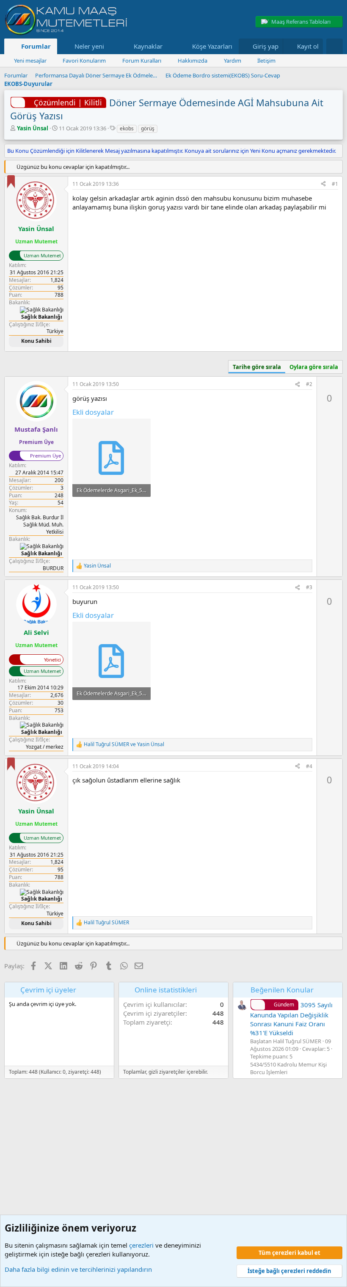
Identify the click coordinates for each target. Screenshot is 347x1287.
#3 (309, 587)
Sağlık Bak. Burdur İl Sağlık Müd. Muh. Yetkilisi (39, 524)
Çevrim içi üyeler (48, 990)
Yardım (232, 60)
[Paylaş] (323, 184)
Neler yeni (89, 46)
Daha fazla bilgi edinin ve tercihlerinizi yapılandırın (78, 1269)
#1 (335, 183)
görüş (147, 128)
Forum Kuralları (141, 60)
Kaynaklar (148, 46)
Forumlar (36, 46)
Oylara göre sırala (313, 367)
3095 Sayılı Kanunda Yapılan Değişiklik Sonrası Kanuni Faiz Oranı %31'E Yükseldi (291, 1018)
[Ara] (334, 46)
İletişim (266, 60)
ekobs (127, 128)
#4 (309, 766)
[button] (110, 46)
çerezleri (141, 1245)
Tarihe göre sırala (257, 367)
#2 (309, 384)
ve (124, 744)
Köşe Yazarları (212, 46)
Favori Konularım (84, 60)
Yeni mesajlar (30, 60)
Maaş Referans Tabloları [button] (300, 21)
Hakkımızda (192, 60)
